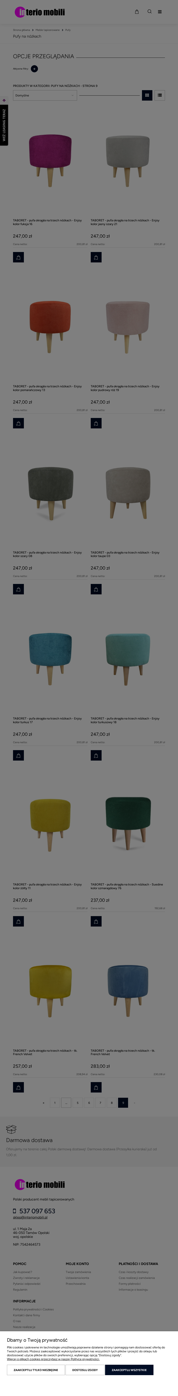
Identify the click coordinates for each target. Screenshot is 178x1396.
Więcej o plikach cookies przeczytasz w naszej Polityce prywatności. (53, 1359)
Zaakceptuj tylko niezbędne (36, 1370)
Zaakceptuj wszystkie (129, 1370)
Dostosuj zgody (85, 1370)
